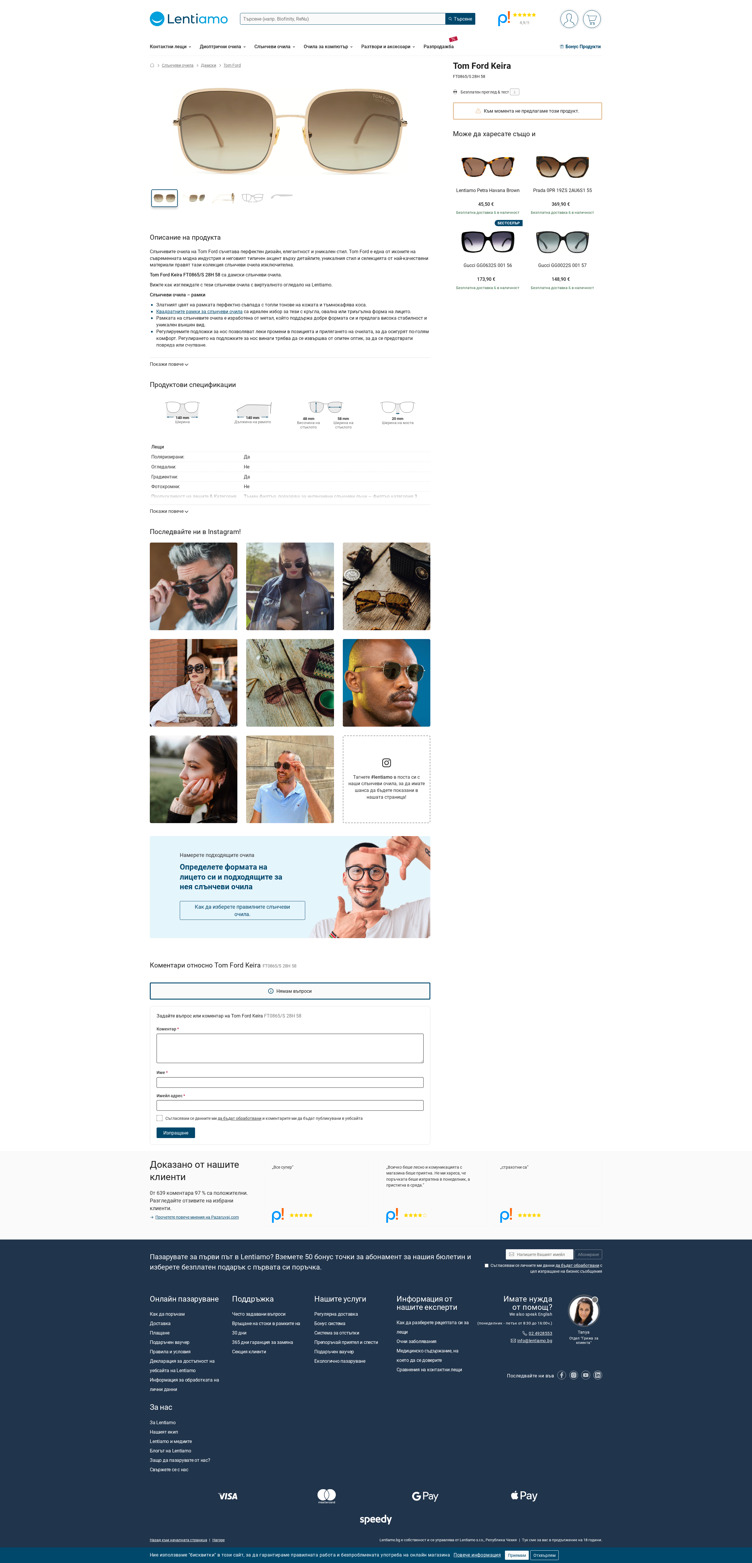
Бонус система (329, 1323)
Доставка (160, 1323)
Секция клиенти (249, 1351)
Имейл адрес (171, 1095)
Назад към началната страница (178, 1539)
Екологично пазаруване (339, 1361)
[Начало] (152, 65)
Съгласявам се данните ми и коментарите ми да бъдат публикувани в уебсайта (263, 1118)
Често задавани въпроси (259, 1314)
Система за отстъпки (336, 1333)
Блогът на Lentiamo (170, 1450)
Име (162, 1072)
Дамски (208, 65)
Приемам (517, 1555)
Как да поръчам (167, 1314)
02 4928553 (540, 1333)
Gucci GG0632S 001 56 (488, 265)
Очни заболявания (417, 1341)
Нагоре (218, 1539)
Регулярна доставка (336, 1314)
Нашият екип (164, 1432)
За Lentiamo (162, 1422)
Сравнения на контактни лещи (429, 1369)
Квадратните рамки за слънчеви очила (199, 311)
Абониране (588, 1254)
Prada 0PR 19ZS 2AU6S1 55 (562, 190)
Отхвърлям (544, 1555)
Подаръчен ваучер (169, 1342)
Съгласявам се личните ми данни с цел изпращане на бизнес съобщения (546, 1268)
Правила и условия (170, 1351)
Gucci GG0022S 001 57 (562, 265)
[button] (164, 198)
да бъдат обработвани (239, 1118)
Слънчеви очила (178, 65)
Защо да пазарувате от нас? (180, 1460)
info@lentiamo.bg (534, 1340)
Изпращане (175, 1133)
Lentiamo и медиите (171, 1441)
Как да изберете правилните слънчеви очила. (242, 910)
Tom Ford (232, 65)
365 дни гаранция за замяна (262, 1342)
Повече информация (477, 1555)
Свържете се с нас (169, 1469)
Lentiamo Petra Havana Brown (488, 190)
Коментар (168, 1029)
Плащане (159, 1333)
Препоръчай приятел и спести (346, 1342)
